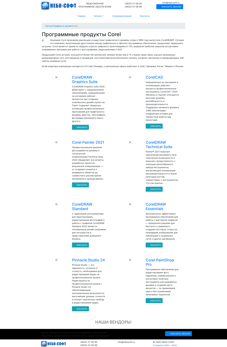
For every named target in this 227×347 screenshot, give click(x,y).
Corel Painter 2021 (88, 142)
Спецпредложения (121, 16)
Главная (81, 16)
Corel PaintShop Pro (160, 262)
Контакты (145, 16)
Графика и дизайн (63, 26)
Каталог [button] (98, 16)
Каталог (49, 26)
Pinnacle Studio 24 (88, 260)
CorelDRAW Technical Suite (159, 144)
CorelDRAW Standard (82, 206)
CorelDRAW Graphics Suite (85, 79)
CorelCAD (154, 77)
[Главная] (44, 26)
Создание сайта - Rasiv (165, 345)
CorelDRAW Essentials (156, 206)
